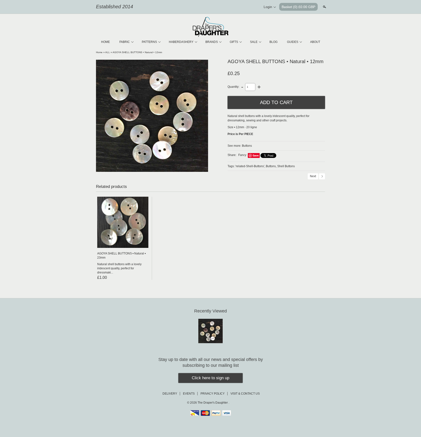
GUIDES (292, 42)
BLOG (273, 42)
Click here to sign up (210, 378)
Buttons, (271, 166)
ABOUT (315, 42)
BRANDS (211, 42)
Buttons (247, 145)
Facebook (237, 7)
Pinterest (245, 7)
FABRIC (124, 42)
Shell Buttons (286, 166)
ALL (107, 52)
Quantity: (233, 86)
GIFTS (234, 42)
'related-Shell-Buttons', (250, 166)
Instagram (253, 7)
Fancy (242, 155)
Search (324, 7)
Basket (298, 7)
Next (313, 176)
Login (268, 7)
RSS (229, 7)
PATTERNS (149, 42)
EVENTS (189, 393)
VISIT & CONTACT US (245, 393)
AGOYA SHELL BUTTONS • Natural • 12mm (137, 52)
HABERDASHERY (181, 42)
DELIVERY (170, 393)
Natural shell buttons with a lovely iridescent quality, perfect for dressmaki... (119, 268)
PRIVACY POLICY (213, 393)
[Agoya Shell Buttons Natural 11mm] (152, 116)
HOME (105, 42)
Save (256, 155)
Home (99, 52)
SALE (254, 42)
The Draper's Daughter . (213, 402)
